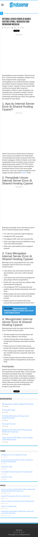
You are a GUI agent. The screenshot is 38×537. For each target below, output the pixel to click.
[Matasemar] (19, 4)
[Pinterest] (20, 532)
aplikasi (24, 173)
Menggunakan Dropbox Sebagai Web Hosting (17, 404)
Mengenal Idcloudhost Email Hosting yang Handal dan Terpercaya (17, 431)
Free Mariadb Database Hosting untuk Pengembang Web (16, 472)
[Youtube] (22, 532)
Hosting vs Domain (8, 424)
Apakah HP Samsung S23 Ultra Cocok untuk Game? (15, 496)
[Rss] (14, 532)
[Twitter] (18, 532)
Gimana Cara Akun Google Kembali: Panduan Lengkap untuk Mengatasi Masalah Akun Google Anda (18, 490)
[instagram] (23, 532)
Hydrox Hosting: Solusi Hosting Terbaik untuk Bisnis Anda (17, 501)
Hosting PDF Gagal (8, 410)
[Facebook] (16, 532)
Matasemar (19, 530)
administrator (7, 27)
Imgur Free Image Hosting (8, 506)
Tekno (15, 27)
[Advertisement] (19, 55)
